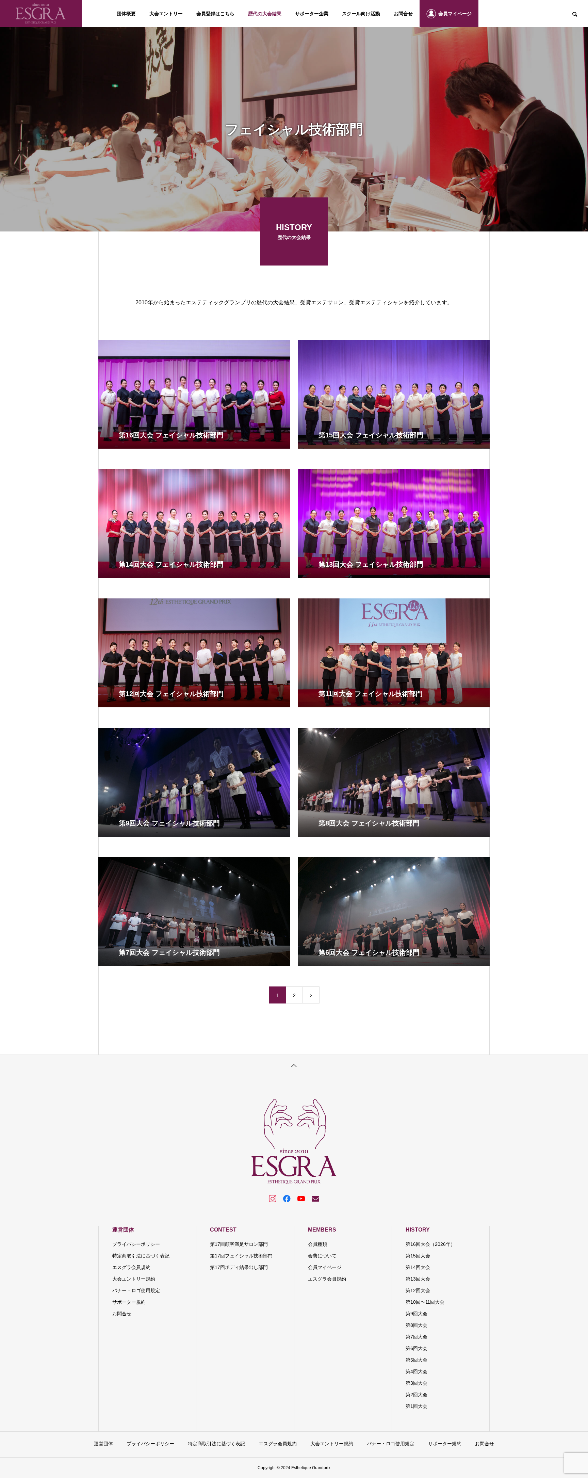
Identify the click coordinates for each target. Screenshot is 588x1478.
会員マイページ (455, 13)
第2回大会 (416, 1394)
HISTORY (418, 1230)
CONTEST (223, 1230)
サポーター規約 (129, 1302)
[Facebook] (287, 1198)
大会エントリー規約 (133, 1279)
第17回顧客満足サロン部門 (239, 1244)
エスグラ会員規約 (131, 1267)
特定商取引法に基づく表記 (140, 1255)
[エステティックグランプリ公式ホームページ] (41, 13)
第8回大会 (416, 1325)
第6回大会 (416, 1348)
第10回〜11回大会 (425, 1302)
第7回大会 (416, 1336)
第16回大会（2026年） (430, 1244)
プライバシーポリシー (136, 1244)
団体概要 (126, 13)
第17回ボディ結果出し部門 (239, 1267)
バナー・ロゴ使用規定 (136, 1290)
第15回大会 (418, 1255)
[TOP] (294, 1065)
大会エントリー (166, 13)
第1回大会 (416, 1406)
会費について (322, 1255)
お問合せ (403, 13)
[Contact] (315, 1198)
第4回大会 (416, 1371)
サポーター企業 (311, 13)
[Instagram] (272, 1198)
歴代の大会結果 (264, 13)
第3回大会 (416, 1383)
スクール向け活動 (361, 13)
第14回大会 (418, 1267)
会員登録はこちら (215, 13)
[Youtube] (301, 1198)
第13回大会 (418, 1279)
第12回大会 (418, 1290)
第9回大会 (416, 1313)
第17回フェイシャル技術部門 (241, 1255)
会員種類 (317, 1244)
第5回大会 (416, 1360)
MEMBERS (322, 1230)
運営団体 (123, 1230)
